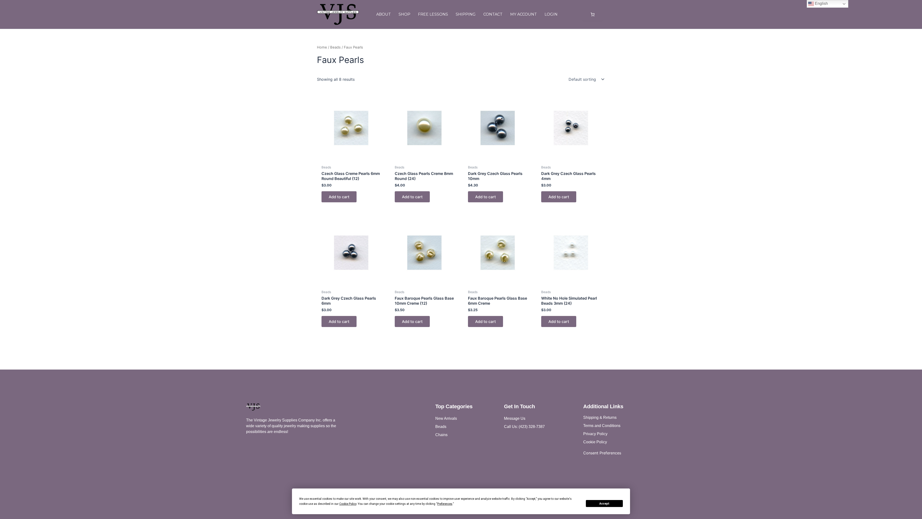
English (821, 3)
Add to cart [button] (339, 196)
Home (322, 47)
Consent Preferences (602, 453)
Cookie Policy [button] (347, 504)
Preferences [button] (444, 504)
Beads (335, 47)
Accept (604, 503)
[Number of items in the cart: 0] (592, 14)
